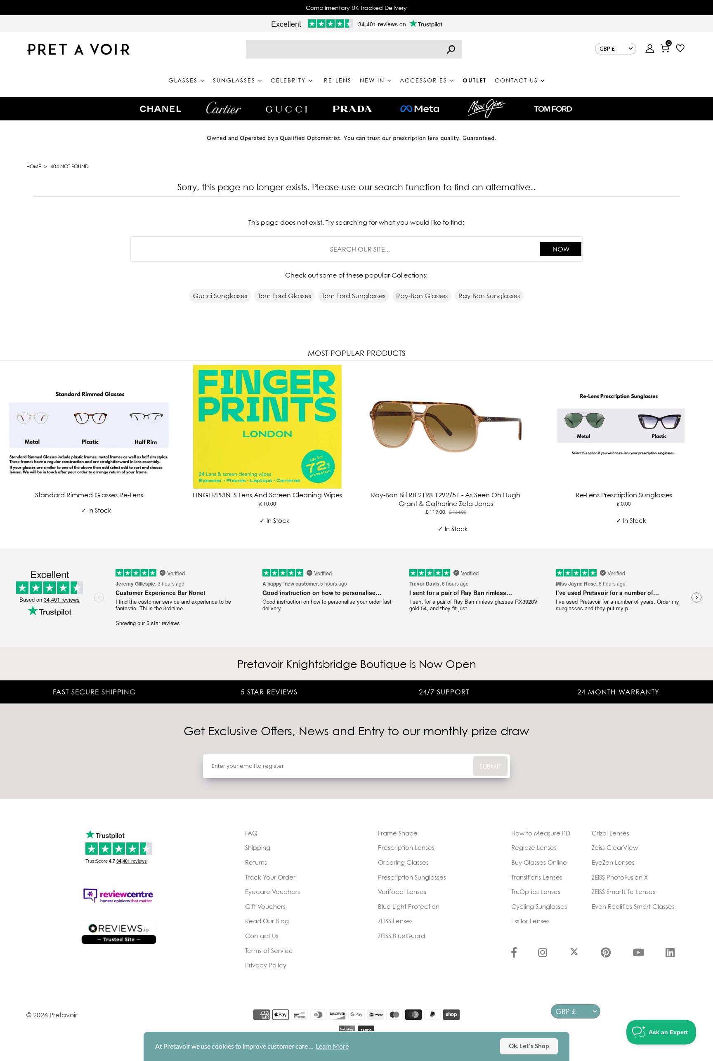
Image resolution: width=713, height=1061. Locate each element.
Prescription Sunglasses (412, 877)
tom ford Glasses (284, 296)
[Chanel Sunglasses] (160, 109)
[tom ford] (553, 108)
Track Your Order (270, 877)
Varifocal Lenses (402, 891)
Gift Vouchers (265, 906)
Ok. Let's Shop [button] (529, 1045)
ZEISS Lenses (395, 921)
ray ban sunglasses (489, 296)
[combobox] (354, 49)
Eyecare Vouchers (272, 891)
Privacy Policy (265, 965)
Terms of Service (269, 950)
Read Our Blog (267, 921)
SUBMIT (490, 766)
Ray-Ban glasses (422, 296)
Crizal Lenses (610, 833)
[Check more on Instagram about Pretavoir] (542, 953)
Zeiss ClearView (615, 847)
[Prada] (352, 108)
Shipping (257, 847)
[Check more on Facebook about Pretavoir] (514, 953)
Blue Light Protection (408, 906)
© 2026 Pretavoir (51, 1015)
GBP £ (607, 48)
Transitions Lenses (536, 877)
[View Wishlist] (680, 49)
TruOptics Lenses (535, 891)
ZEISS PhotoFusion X (620, 877)
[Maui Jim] (487, 108)
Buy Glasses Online (539, 862)
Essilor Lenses (530, 921)
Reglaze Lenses (534, 847)
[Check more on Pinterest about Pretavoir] (606, 953)
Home (33, 166)
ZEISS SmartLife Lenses (623, 891)
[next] (704, 453)
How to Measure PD (540, 833)
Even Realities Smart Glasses (633, 906)
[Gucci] (286, 108)
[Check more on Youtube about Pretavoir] (638, 953)
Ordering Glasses (403, 862)
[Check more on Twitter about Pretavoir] (574, 953)
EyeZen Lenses (613, 862)
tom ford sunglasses (353, 296)
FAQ (251, 833)
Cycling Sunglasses (539, 906)
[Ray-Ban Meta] (419, 109)
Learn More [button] (332, 1046)
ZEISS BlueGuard (401, 935)
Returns (256, 862)
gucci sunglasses (220, 296)
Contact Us (262, 935)
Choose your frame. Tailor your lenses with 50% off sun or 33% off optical (356, 7)
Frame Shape (398, 833)
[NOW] (451, 49)
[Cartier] (223, 107)
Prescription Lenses (406, 847)
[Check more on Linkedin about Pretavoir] (670, 953)
